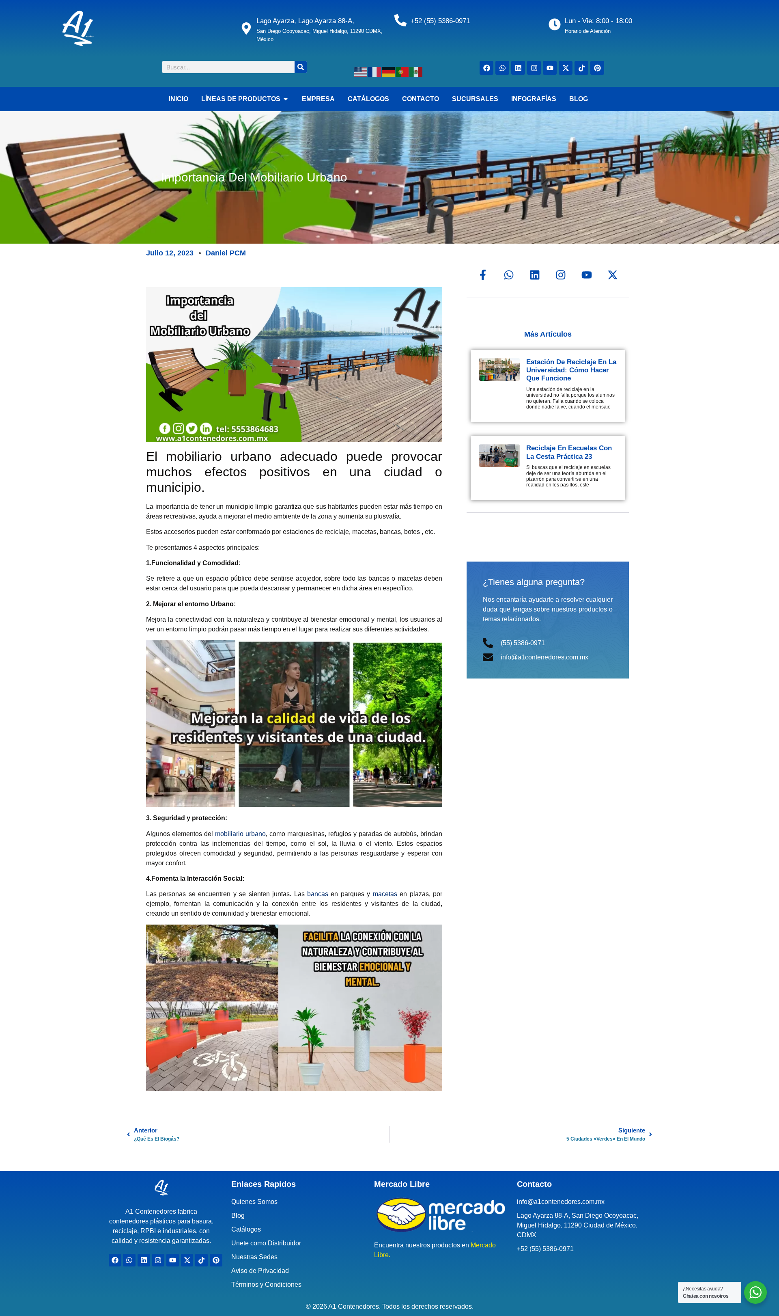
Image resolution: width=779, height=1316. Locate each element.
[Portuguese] (402, 71)
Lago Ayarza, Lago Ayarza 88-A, (305, 21)
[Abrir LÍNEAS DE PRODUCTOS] (285, 99)
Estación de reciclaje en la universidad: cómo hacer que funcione (571, 370)
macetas (385, 893)
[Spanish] (416, 71)
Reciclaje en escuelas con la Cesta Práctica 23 (569, 452)
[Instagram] (534, 68)
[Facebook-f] (482, 274)
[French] (375, 71)
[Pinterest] (597, 68)
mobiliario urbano (240, 833)
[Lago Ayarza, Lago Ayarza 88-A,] (246, 28)
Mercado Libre (402, 1184)
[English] (361, 71)
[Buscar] (301, 67)
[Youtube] (550, 68)
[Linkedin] (518, 68)
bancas (319, 893)
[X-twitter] (565, 68)
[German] (389, 71)
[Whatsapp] (502, 68)
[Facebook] (486, 68)
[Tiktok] (581, 68)
